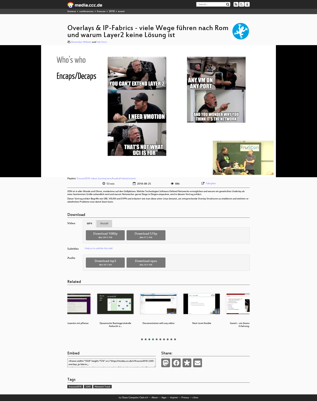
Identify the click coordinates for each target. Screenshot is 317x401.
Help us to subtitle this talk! (99, 248)
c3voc (195, 397)
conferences (86, 11)
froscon (101, 11)
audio (116, 178)
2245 (88, 387)
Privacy (185, 397)
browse (72, 11)
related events (128, 178)
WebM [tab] (104, 223)
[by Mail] (197, 362)
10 (175, 339)
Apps (163, 397)
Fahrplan (211, 183)
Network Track (102, 387)
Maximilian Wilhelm (81, 42)
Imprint (174, 397)
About (155, 397)
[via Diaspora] (187, 362)
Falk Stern (101, 42)
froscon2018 (75, 387)
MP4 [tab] (89, 223)
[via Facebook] (176, 362)
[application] (158, 111)
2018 (112, 11)
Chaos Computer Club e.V (135, 397)
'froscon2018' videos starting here (93, 178)
